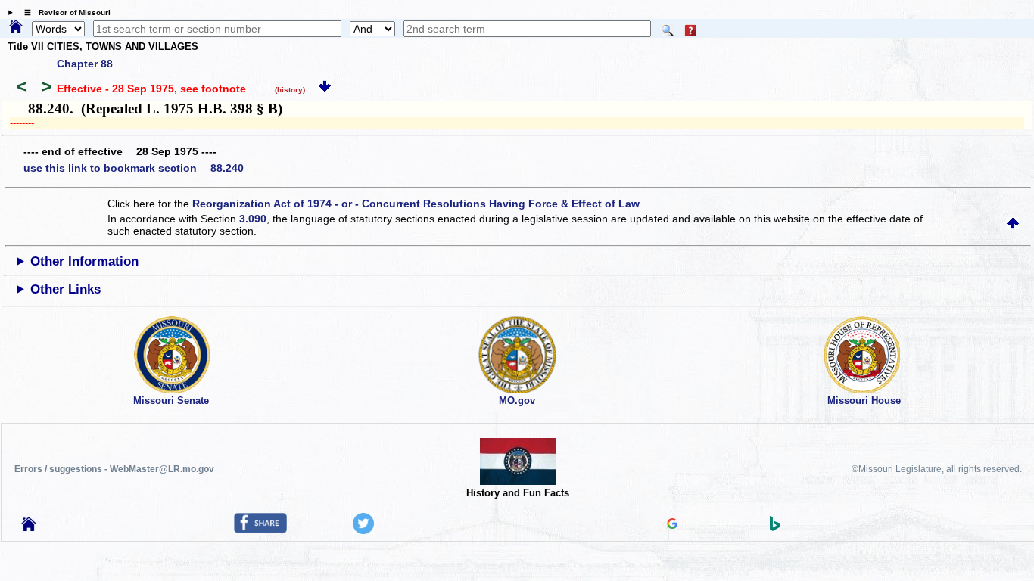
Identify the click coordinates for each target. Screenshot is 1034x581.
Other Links (65, 289)
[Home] (16, 27)
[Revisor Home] (28, 527)
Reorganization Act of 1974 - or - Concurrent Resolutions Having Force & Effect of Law (416, 203)
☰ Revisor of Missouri (64, 12)
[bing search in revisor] (775, 527)
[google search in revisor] (672, 525)
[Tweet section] (363, 530)
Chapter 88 (85, 63)
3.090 (252, 219)
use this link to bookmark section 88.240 (133, 168)
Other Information (84, 261)
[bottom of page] (325, 88)
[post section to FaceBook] (260, 530)
